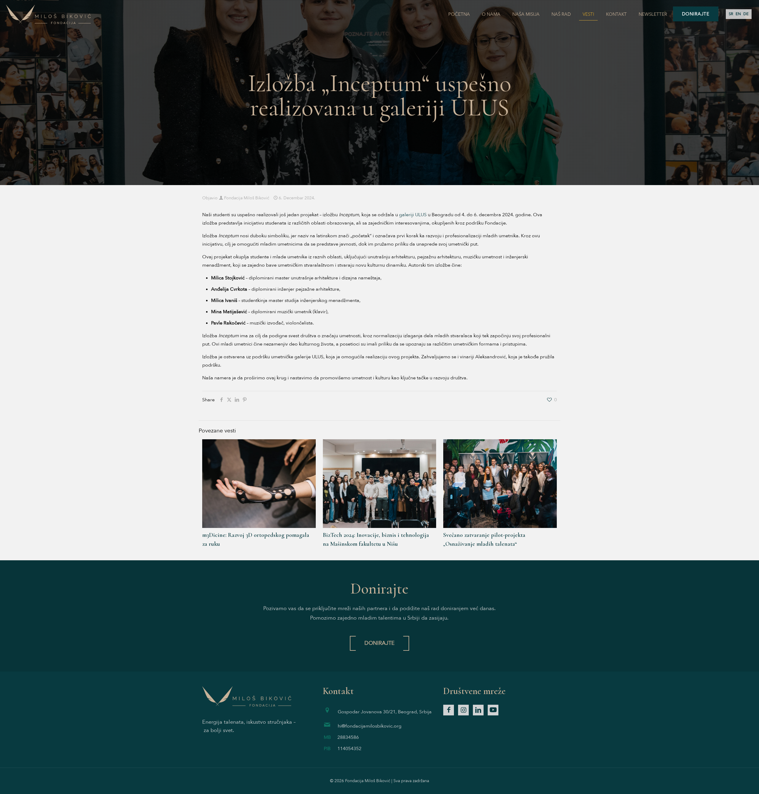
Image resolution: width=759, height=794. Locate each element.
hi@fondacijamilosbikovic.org (369, 726)
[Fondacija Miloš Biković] (48, 14)
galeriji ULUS (413, 214)
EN (738, 14)
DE (746, 14)
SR (731, 14)
